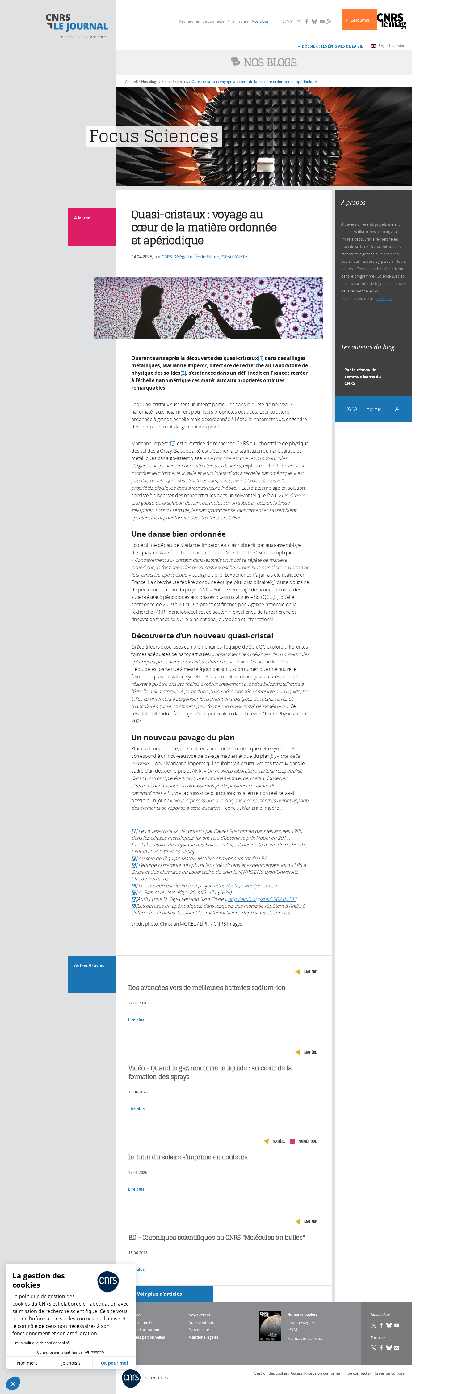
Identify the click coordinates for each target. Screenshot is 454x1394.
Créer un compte (390, 1373)
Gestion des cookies (271, 1373)
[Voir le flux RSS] (395, 408)
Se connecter (214, 21)
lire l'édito (384, 298)
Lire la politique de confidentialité (40, 1342)
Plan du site (198, 1329)
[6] (296, 713)
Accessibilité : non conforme (315, 1373)
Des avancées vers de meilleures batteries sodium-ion (206, 987)
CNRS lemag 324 (301, 1322)
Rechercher (189, 21)
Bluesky (314, 21)
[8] (272, 756)
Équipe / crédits (139, 1322)
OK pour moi (114, 1363)
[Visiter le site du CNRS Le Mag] (391, 22)
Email (397, 1347)
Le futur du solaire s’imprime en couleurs (187, 1157)
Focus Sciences (175, 81)
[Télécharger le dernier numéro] (270, 1326)
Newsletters (199, 1315)
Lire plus (136, 1019)
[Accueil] (76, 23)
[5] (275, 597)
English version (392, 45)
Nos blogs (260, 21)
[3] (173, 443)
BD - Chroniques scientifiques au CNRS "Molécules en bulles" (216, 1237)
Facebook (307, 21)
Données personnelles (145, 1337)
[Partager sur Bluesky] (389, 1347)
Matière (310, 971)
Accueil (131, 81)
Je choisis (71, 1363)
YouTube (322, 21)
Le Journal (360, 20)
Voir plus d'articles (159, 1293)
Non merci (28, 1363)
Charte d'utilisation (142, 1329)
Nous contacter (202, 1322)
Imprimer (373, 409)
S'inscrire (240, 21)
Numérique (308, 1141)
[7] (229, 748)
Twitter (299, 21)
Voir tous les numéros (305, 1338)
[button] (13, 1383)
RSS (328, 21)
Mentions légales (203, 1337)
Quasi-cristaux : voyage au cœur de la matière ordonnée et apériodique (254, 81)
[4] (272, 582)
